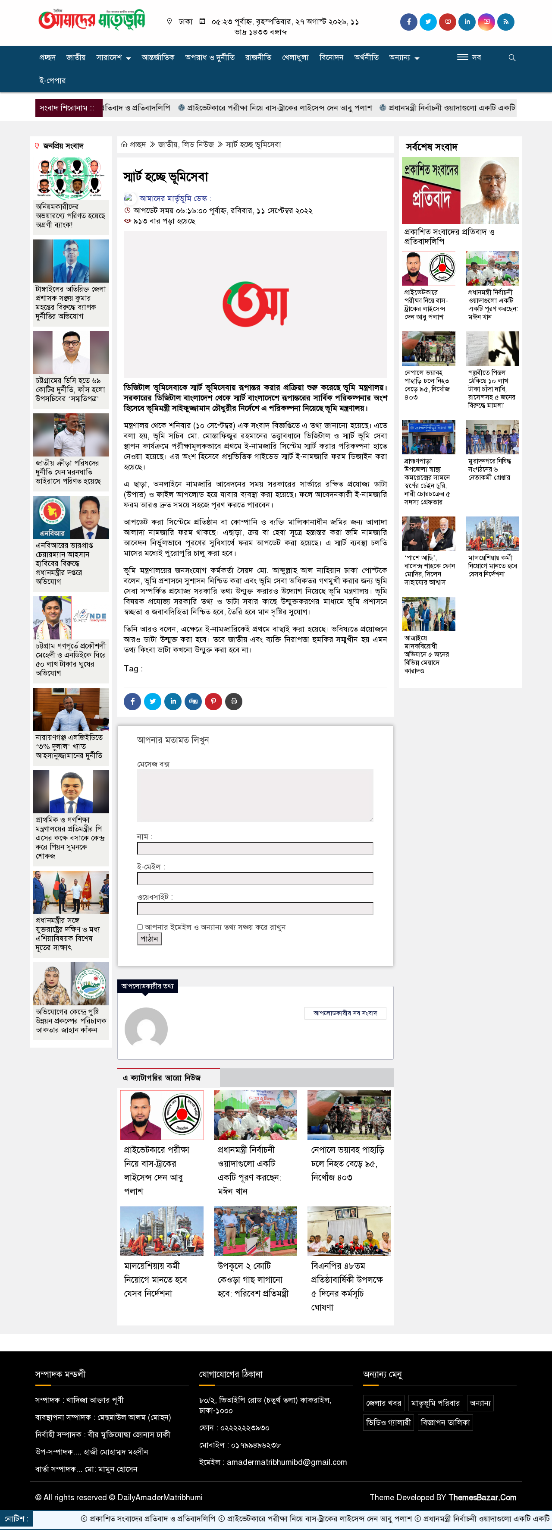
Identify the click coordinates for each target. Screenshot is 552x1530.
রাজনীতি (258, 57)
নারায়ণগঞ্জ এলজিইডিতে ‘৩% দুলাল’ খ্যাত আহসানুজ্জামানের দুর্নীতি (69, 746)
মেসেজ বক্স (153, 764)
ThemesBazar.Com (482, 1497)
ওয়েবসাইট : (155, 897)
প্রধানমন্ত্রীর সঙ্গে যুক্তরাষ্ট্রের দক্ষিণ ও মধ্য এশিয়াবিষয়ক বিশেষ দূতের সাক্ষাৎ (68, 934)
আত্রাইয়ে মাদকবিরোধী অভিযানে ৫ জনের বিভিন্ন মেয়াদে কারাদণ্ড (427, 654)
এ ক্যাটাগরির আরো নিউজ (162, 1078)
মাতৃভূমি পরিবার (435, 1403)
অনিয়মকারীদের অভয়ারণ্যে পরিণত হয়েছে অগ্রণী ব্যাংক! (70, 216)
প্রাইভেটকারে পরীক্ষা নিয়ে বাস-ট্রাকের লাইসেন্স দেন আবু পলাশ (241, 108)
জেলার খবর (383, 1403)
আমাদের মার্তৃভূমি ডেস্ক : (174, 198)
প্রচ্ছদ (48, 57)
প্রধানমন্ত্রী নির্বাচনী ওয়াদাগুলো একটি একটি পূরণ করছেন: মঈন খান (449, 108)
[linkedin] (467, 22)
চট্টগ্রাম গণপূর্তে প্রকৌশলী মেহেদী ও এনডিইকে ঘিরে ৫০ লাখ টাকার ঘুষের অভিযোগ (71, 660)
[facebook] (408, 22)
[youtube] (486, 22)
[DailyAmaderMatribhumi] (91, 19)
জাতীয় (76, 57)
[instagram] (447, 22)
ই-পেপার (53, 80)
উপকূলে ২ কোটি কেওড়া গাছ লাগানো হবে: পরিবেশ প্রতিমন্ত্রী (253, 1280)
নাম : (145, 836)
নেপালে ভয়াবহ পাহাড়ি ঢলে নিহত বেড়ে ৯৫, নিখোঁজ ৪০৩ (347, 1164)
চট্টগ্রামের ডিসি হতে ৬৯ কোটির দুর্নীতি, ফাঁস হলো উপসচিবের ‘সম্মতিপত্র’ (70, 389)
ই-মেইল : (151, 867)
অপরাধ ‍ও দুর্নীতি (210, 57)
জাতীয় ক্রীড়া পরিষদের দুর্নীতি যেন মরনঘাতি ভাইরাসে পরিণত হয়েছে (68, 472)
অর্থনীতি (366, 57)
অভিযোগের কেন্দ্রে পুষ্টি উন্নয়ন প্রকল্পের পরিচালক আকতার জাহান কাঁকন (71, 1021)
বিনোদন (332, 57)
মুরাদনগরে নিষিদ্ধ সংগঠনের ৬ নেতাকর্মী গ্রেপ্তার (489, 469)
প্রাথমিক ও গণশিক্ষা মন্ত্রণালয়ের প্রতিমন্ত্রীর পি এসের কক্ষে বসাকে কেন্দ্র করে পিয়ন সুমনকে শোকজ (70, 838)
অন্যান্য (399, 57)
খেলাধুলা (295, 57)
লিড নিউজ (198, 144)
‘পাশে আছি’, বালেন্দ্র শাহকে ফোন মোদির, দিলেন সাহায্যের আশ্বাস (430, 570)
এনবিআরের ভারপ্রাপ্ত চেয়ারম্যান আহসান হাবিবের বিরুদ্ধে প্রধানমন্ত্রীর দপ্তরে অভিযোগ (64, 563)
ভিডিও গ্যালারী (388, 1422)
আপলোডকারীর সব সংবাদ (345, 1013)
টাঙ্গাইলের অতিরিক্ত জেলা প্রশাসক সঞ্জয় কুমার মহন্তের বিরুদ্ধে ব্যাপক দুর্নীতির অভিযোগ (71, 303)
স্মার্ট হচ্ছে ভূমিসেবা (253, 144)
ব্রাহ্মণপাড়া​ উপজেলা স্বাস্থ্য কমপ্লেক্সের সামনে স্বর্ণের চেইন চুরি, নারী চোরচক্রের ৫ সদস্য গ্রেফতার (427, 482)
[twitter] (428, 22)
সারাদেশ (109, 57)
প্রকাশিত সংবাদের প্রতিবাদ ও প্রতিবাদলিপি (450, 236)
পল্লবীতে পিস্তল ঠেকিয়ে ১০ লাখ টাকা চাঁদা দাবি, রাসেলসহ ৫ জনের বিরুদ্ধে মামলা (491, 389)
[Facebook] (132, 701)
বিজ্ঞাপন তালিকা (445, 1422)
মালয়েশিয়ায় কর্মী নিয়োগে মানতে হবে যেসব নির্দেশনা (155, 1280)
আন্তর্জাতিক (158, 57)
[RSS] (505, 22)
